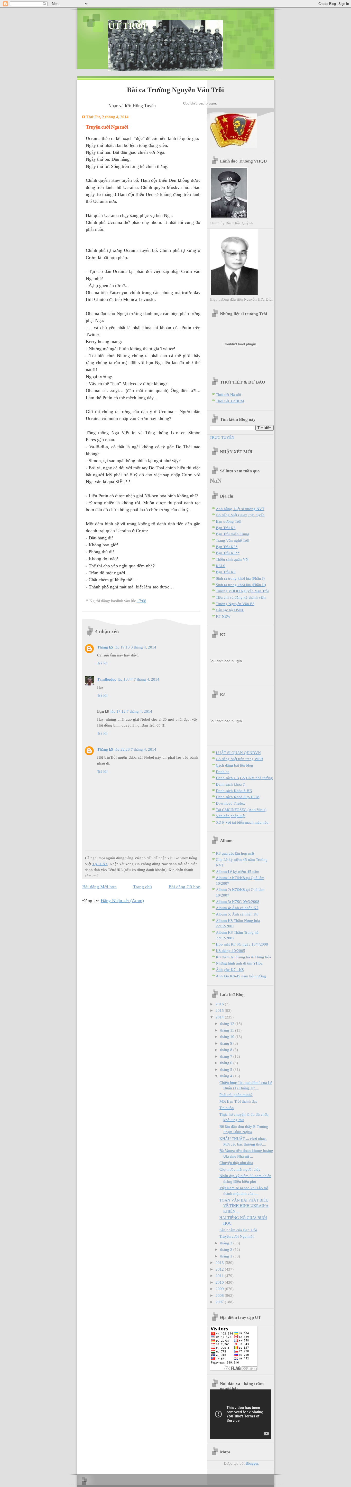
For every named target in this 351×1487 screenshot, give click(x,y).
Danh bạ (222, 771)
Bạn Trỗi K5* (227, 547)
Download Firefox (230, 803)
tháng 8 (226, 1049)
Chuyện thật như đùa (236, 1162)
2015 (220, 1010)
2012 (220, 1269)
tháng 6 (226, 1063)
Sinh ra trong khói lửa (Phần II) (241, 585)
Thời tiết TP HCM (230, 401)
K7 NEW (223, 616)
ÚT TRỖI (127, 26)
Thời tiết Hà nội (228, 394)
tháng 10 (227, 1036)
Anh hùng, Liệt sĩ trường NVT (240, 509)
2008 (220, 1295)
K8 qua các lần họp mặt (235, 853)
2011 (220, 1275)
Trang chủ (142, 886)
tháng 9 (226, 1043)
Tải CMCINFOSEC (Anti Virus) (241, 809)
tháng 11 (227, 1030)
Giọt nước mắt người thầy (240, 1169)
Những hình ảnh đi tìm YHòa (239, 963)
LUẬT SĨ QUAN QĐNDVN (238, 752)
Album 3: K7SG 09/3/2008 (237, 901)
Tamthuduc (106, 679)
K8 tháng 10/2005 (230, 950)
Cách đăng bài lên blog (234, 765)
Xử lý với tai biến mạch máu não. (243, 822)
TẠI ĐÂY (100, 864)
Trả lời (102, 663)
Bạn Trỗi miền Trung (232, 534)
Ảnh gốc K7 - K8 (230, 969)
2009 (220, 1288)
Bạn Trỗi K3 (226, 528)
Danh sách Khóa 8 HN (234, 790)
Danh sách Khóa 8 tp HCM (238, 797)
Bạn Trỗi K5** (228, 553)
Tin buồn (226, 1107)
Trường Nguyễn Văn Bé (235, 604)
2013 (220, 1262)
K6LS (220, 566)
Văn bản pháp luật (230, 816)
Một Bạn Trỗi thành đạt (238, 1101)
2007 (220, 1302)
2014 (220, 1017)
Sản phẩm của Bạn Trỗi (238, 1230)
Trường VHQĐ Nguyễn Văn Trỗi (242, 591)
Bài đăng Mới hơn (99, 886)
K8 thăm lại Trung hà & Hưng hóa (243, 957)
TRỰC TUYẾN (222, 437)
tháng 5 (226, 1069)
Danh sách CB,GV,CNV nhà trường (244, 778)
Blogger (252, 1463)
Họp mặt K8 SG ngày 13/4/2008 (242, 944)
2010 (220, 1282)
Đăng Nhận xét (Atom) (122, 900)
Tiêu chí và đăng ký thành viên (241, 597)
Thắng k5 (105, 647)
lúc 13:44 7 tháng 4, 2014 (138, 679)
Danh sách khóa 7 (230, 784)
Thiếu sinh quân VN (232, 559)
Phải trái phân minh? (236, 1094)
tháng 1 (226, 1256)
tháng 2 (226, 1249)
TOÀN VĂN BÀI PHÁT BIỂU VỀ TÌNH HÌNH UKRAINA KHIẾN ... (244, 1205)
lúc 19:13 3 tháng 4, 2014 (135, 647)
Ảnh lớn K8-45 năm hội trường (241, 976)
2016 (220, 1004)
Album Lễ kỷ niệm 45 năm (237, 871)
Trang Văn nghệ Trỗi (232, 540)
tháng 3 (226, 1243)
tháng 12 (227, 1023)
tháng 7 (226, 1056)
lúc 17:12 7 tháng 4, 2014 (131, 711)
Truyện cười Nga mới (236, 1236)
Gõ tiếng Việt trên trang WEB (239, 759)
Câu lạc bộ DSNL (230, 610)
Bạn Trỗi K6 (226, 572)
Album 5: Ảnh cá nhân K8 (237, 914)
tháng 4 (226, 1076)
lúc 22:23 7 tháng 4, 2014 (135, 749)
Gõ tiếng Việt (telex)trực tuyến (240, 515)
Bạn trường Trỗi (228, 521)
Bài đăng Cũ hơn (184, 886)
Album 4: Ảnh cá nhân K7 (237, 907)
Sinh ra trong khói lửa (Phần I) (240, 578)
